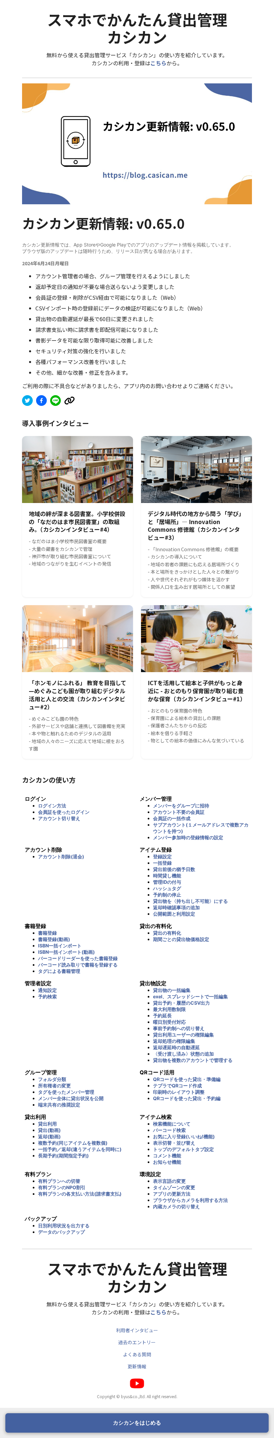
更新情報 (137, 1366)
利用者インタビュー (137, 1330)
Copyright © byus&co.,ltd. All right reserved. (137, 1396)
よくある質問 (137, 1354)
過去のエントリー (137, 1342)
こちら (158, 63)
